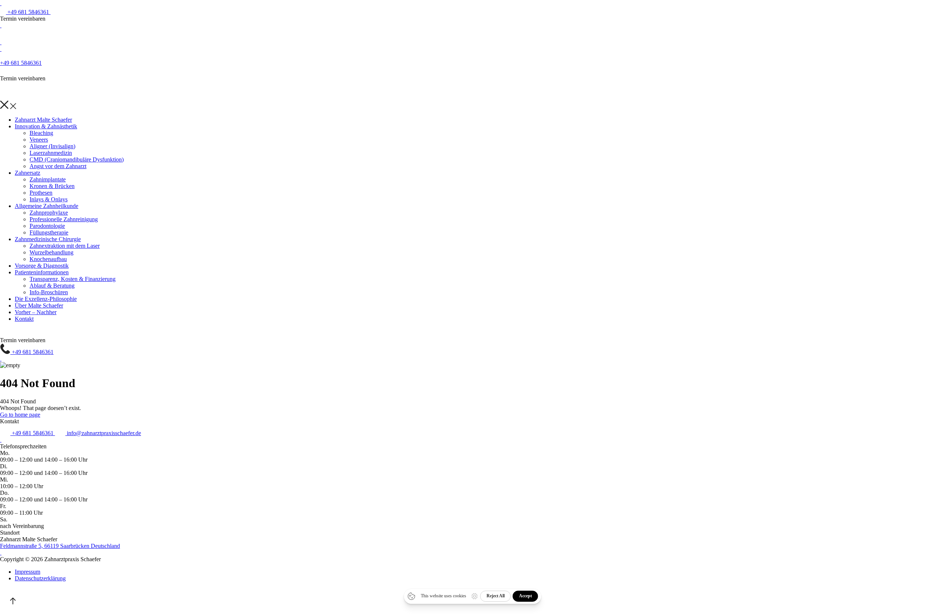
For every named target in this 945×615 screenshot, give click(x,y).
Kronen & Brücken (52, 186)
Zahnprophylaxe (49, 212)
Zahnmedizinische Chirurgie (48, 239)
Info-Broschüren (49, 292)
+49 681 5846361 (28, 12)
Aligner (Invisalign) (52, 146)
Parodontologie (47, 226)
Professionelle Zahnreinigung (64, 219)
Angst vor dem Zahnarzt (58, 166)
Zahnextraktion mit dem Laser (65, 246)
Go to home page (20, 414)
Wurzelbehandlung (51, 252)
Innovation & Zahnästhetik (46, 126)
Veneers (39, 139)
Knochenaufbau (48, 259)
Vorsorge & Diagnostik (42, 266)
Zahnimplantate (48, 179)
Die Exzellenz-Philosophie (46, 299)
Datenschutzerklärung (40, 578)
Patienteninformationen (42, 272)
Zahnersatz (27, 173)
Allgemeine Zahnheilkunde (46, 206)
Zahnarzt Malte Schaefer (43, 120)
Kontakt (24, 319)
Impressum (27, 572)
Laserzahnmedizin (51, 153)
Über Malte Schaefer (39, 305)
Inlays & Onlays (49, 199)
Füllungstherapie (49, 232)
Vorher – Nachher (35, 312)
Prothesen (41, 193)
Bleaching (41, 133)
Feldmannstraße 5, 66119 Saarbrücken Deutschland (60, 546)
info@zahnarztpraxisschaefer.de (103, 433)
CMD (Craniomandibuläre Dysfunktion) (77, 159)
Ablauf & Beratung (52, 285)
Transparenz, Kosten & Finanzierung (73, 279)
